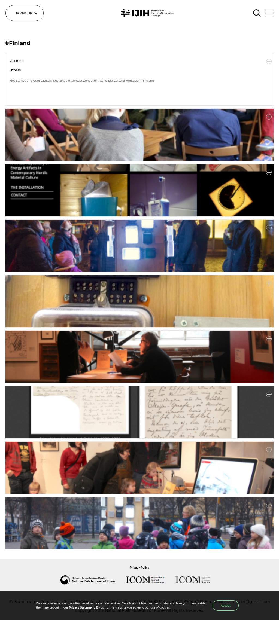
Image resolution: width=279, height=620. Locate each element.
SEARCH (257, 13)
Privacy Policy (139, 567)
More (269, 61)
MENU (269, 13)
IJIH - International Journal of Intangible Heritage (148, 13)
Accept (226, 605)
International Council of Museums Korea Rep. (198, 580)
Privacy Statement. (82, 607)
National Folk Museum (93, 580)
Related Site (24, 13)
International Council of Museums (150, 580)
